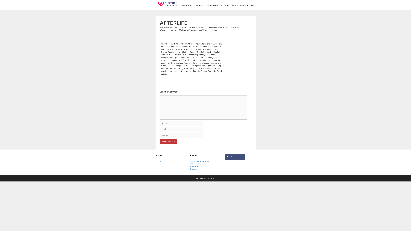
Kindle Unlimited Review (240, 5)
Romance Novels (186, 5)
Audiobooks (199, 5)
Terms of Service (195, 164)
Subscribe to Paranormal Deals (200, 161)
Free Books (225, 5)
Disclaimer (193, 169)
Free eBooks (231, 157)
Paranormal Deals (212, 5)
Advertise (159, 161)
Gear (253, 5)
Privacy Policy (194, 166)
